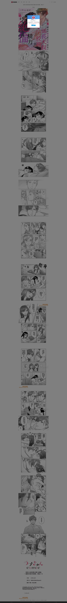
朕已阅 (33, 25)
